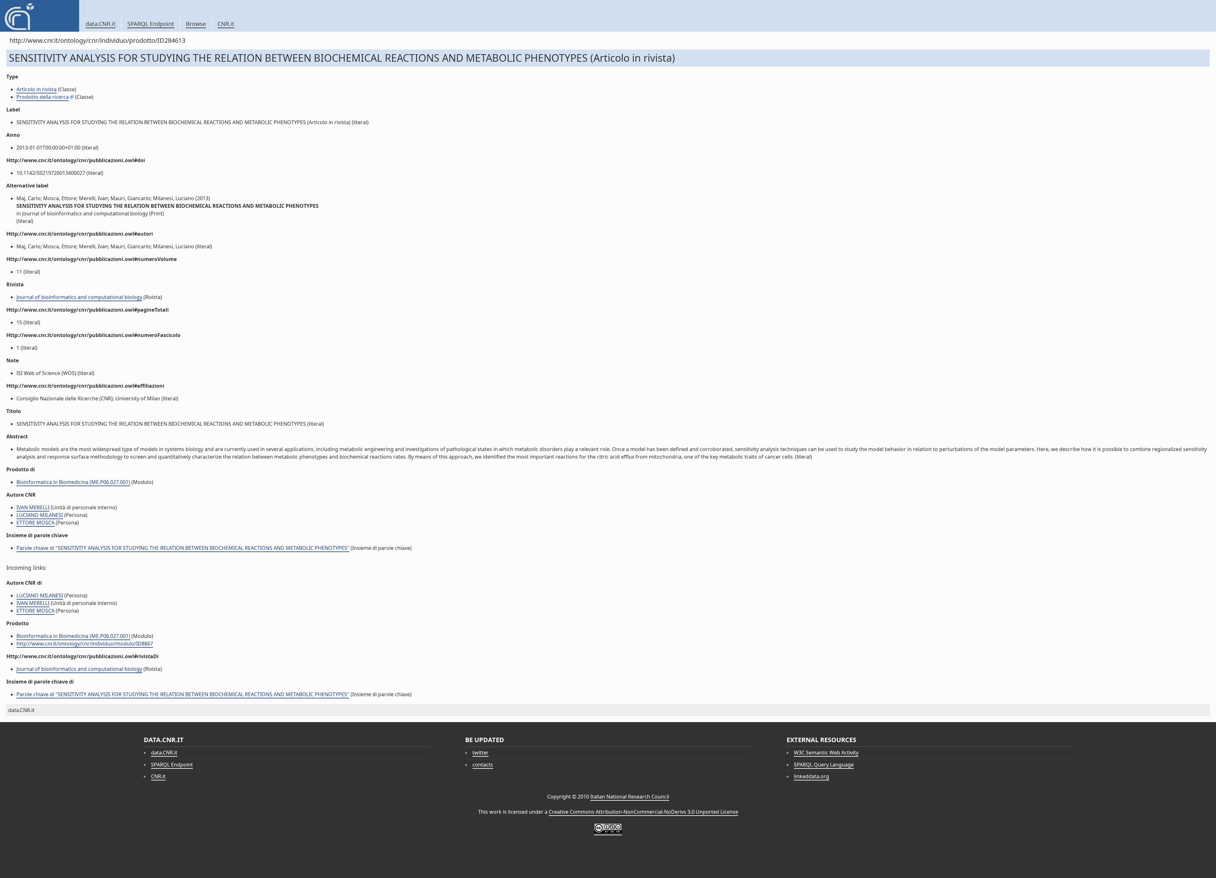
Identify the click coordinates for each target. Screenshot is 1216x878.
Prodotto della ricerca (42, 96)
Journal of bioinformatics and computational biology (79, 297)
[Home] (39, 16)
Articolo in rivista (36, 89)
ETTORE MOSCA (35, 522)
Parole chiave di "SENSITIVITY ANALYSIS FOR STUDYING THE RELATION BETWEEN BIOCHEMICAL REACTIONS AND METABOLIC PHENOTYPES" (182, 547)
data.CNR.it (101, 24)
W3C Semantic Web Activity (826, 752)
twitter (480, 752)
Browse (196, 24)
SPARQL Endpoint (150, 24)
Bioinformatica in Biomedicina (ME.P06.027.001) (73, 482)
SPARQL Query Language (824, 764)
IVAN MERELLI (32, 507)
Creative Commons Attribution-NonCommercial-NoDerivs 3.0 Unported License (643, 811)
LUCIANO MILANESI (39, 515)
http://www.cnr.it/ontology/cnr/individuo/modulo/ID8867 (84, 643)
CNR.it (226, 24)
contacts (482, 764)
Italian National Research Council (629, 796)
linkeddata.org (811, 776)
